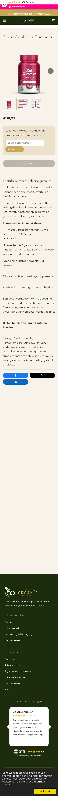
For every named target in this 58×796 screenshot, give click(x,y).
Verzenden (14, 149)
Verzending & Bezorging (18, 634)
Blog (7, 689)
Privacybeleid (12, 665)
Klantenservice (13, 628)
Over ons (10, 659)
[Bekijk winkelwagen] (53, 20)
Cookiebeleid (12, 683)
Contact (9, 622)
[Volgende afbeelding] (51, 71)
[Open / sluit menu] (4, 20)
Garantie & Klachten (16, 677)
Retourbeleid (12, 640)
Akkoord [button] (45, 791)
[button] (9, 104)
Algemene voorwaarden (18, 671)
